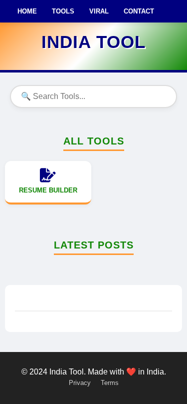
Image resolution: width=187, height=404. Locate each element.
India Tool (93, 42)
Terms (110, 382)
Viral (99, 11)
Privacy (80, 382)
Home (27, 11)
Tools (63, 11)
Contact (139, 11)
